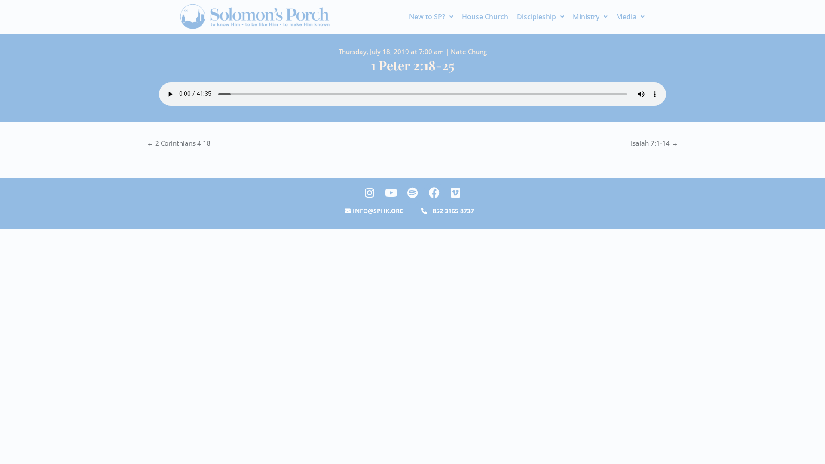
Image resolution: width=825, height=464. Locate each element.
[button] (431, 17)
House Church (485, 16)
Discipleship (536, 16)
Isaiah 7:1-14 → (654, 143)
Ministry (586, 16)
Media (626, 16)
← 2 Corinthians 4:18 (179, 143)
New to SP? (427, 16)
